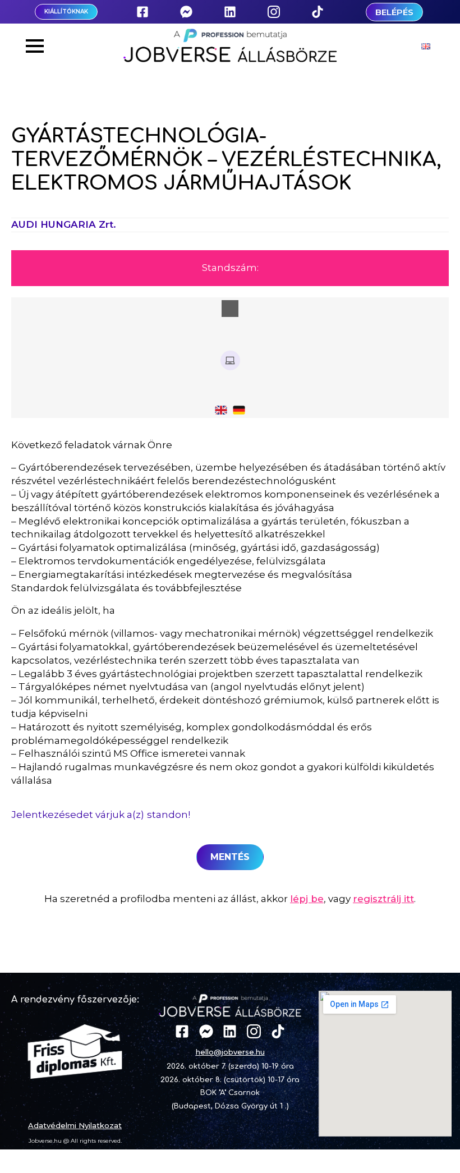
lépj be (307, 898)
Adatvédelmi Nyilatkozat (75, 1125)
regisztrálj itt (383, 898)
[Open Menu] (35, 46)
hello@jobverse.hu (230, 1051)
